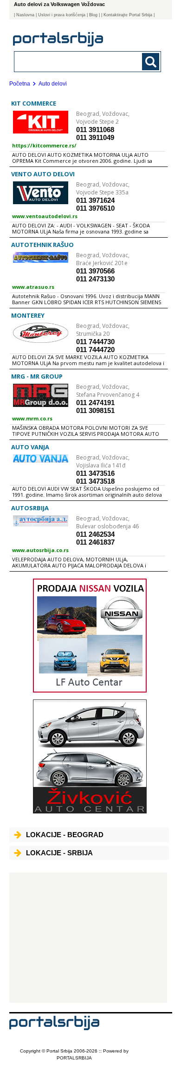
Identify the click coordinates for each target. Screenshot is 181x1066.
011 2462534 (95, 534)
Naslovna (25, 15)
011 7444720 (95, 349)
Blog (93, 15)
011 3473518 (95, 481)
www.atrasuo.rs (33, 286)
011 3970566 (95, 271)
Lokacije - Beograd (64, 835)
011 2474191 (95, 402)
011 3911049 (95, 137)
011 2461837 (95, 542)
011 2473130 (95, 279)
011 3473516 (95, 473)
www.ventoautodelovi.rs (45, 216)
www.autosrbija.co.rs (40, 549)
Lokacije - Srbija (59, 853)
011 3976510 (95, 208)
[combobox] (74, 61)
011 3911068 (95, 129)
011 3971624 (95, 200)
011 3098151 (95, 410)
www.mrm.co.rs (32, 418)
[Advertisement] (88, 938)
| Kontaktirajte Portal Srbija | (128, 15)
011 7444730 (95, 342)
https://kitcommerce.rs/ (44, 145)
